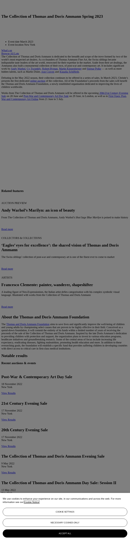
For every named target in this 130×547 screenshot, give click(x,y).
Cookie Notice (31, 502)
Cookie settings (65, 512)
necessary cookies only (65, 522)
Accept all (65, 533)
